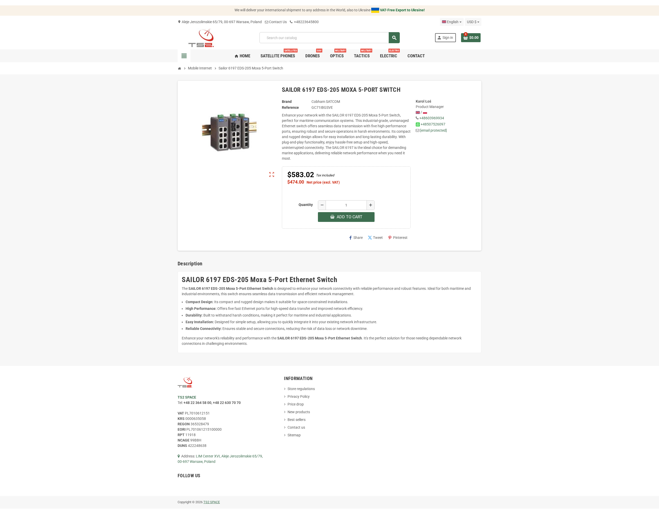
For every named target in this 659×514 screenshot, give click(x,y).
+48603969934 (431, 118)
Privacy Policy (299, 396)
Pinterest (397, 238)
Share (355, 238)
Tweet (375, 238)
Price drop (296, 404)
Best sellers (297, 420)
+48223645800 (306, 22)
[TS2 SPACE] (201, 37)
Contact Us (278, 22)
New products (299, 412)
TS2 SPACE (211, 502)
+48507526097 (433, 124)
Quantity (306, 205)
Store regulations (301, 389)
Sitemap (294, 435)
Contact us (296, 427)
